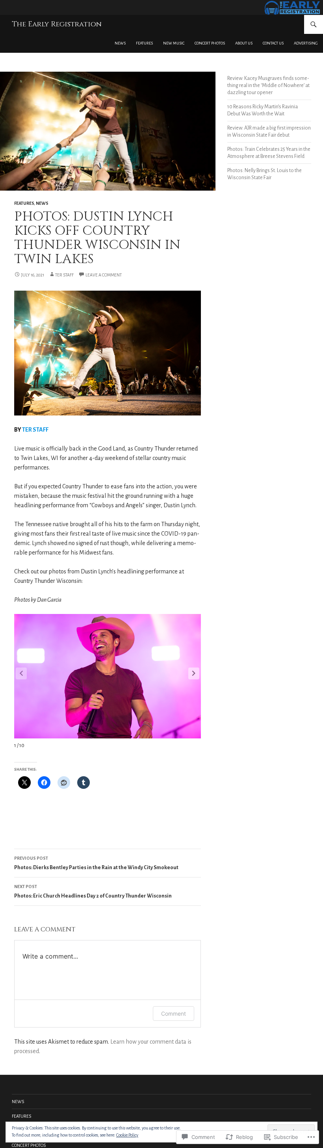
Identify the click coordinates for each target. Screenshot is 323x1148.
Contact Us (273, 43)
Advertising (306, 43)
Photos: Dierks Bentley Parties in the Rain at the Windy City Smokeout (96, 863)
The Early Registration (57, 24)
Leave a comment (103, 275)
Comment (173, 1013)
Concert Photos (210, 43)
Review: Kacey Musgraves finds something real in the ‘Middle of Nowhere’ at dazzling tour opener (268, 85)
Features (144, 43)
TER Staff (64, 275)
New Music (173, 43)
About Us (243, 43)
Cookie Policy (127, 1135)
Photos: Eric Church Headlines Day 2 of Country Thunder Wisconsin (93, 891)
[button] (193, 673)
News (120, 43)
